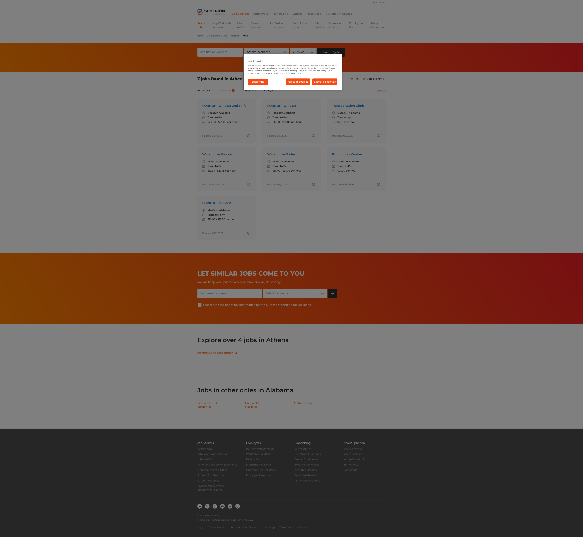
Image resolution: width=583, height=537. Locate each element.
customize (258, 81)
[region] (292, 72)
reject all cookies (298, 81)
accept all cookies (325, 81)
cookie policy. (295, 73)
